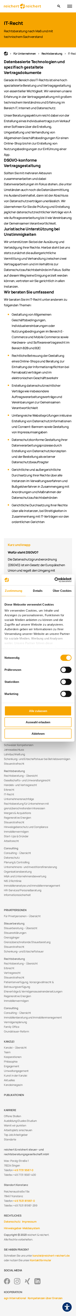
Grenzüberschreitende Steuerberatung (27, 942)
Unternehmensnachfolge (19, 799)
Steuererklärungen (15, 933)
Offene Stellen (12, 1116)
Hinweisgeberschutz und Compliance (26, 827)
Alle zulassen (38, 710)
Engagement (11, 1066)
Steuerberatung (14, 923)
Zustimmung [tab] (13, 590)
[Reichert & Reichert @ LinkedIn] (37, 1281)
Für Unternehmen (24, 53)
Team (7, 1052)
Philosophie (10, 1061)
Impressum (29, 1221)
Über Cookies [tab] (62, 590)
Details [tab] (37, 590)
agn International (15, 1298)
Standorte (10, 1139)
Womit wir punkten (15, 1125)
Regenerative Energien (17, 817)
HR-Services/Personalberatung (22, 890)
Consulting (11, 848)
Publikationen (14, 1095)
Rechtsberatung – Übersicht (21, 775)
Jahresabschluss (14, 749)
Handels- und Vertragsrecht (20, 785)
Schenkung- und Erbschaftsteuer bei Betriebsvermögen (37, 759)
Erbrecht (9, 789)
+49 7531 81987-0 (24, 1201)
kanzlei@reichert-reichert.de (51, 1255)
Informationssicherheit (17, 895)
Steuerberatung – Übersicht (20, 928)
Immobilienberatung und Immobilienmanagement (33, 1017)
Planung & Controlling (16, 862)
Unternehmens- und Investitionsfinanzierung (30, 867)
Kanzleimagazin (13, 1085)
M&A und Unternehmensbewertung (25, 876)
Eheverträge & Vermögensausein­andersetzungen (33, 991)
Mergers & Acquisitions (17, 813)
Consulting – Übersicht (17, 853)
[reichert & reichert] (29, 6)
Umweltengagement (16, 1071)
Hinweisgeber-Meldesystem (22, 1228)
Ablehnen (38, 733)
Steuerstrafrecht (14, 763)
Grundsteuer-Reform (16, 1031)
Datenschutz (11, 857)
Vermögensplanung (15, 1022)
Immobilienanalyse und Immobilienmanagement (32, 885)
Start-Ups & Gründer (16, 836)
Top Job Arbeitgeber (16, 1135)
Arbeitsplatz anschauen (18, 1130)
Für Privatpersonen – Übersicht (22, 916)
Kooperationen (12, 1057)
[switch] (66, 670)
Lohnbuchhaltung (14, 754)
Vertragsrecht (12, 973)
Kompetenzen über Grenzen (45, 1298)
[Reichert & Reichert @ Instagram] (17, 1281)
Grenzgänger (11, 937)
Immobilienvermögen (16, 831)
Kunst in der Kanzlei (15, 1075)
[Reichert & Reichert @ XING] (27, 1281)
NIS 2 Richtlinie (12, 881)
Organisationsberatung (17, 871)
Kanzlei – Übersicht (15, 1047)
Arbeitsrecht (11, 841)
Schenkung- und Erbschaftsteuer (23, 951)
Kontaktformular (40, 1260)
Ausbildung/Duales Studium (20, 1121)
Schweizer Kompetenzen (18, 745)
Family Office (11, 1027)
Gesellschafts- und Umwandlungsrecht (27, 780)
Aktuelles (9, 1080)
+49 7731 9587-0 (23, 1170)
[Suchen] (58, 6)
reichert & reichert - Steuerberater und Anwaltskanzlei (6, 54)
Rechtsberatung (52, 53)
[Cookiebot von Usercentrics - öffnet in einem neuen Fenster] (55, 579)
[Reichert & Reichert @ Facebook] (7, 1281)
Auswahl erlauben (38, 722)
